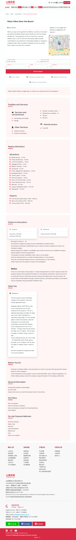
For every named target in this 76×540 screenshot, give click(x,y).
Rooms (9, 64)
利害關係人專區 (12, 455)
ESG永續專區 (12, 464)
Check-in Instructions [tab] (39, 82)
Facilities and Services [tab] (36, 77)
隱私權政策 (42, 458)
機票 (22, 7)
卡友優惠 (26, 462)
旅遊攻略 (26, 460)
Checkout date (45, 59)
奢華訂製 (67, 7)
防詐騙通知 (27, 464)
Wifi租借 (26, 453)
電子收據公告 (43, 455)
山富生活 (10, 462)
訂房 (30, 7)
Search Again (38, 71)
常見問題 (41, 451)
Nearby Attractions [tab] (60, 77)
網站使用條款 (43, 460)
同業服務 (57, 451)
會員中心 (57, 455)
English (36, 537)
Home (7, 14)
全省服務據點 (12, 458)
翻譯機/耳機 (27, 455)
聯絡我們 (10, 460)
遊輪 (26, 7)
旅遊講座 (45, 7)
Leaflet (57, 54)
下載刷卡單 (42, 467)
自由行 (37, 7)
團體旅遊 (16, 7)
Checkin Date (11, 59)
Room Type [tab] (15, 77)
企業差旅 (57, 453)
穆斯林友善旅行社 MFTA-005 (14, 492)
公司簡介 (10, 451)
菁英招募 (10, 453)
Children (54, 64)
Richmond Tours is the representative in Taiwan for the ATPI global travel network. (30, 494)
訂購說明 (41, 453)
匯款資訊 (41, 464)
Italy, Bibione (18, 14)
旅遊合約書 (42, 469)
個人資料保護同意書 (45, 471)
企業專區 (61, 7)
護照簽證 (51, 7)
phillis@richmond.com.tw (21, 514)
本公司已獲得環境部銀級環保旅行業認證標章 (19, 497)
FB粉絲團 (26, 524)
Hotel (12, 14)
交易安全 (41, 462)
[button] (59, 43)
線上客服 (13, 524)
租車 (56, 7)
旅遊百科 (26, 458)
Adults (31, 64)
